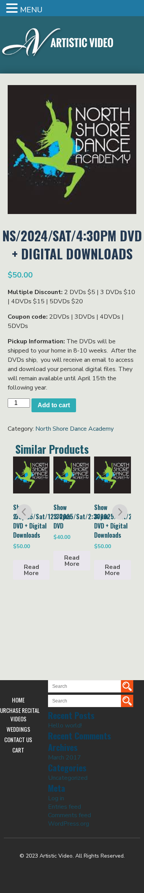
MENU (31, 10)
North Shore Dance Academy (74, 429)
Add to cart (54, 405)
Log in (56, 798)
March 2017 (64, 757)
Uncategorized (68, 778)
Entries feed (64, 807)
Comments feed (69, 815)
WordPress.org (68, 823)
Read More (31, 570)
